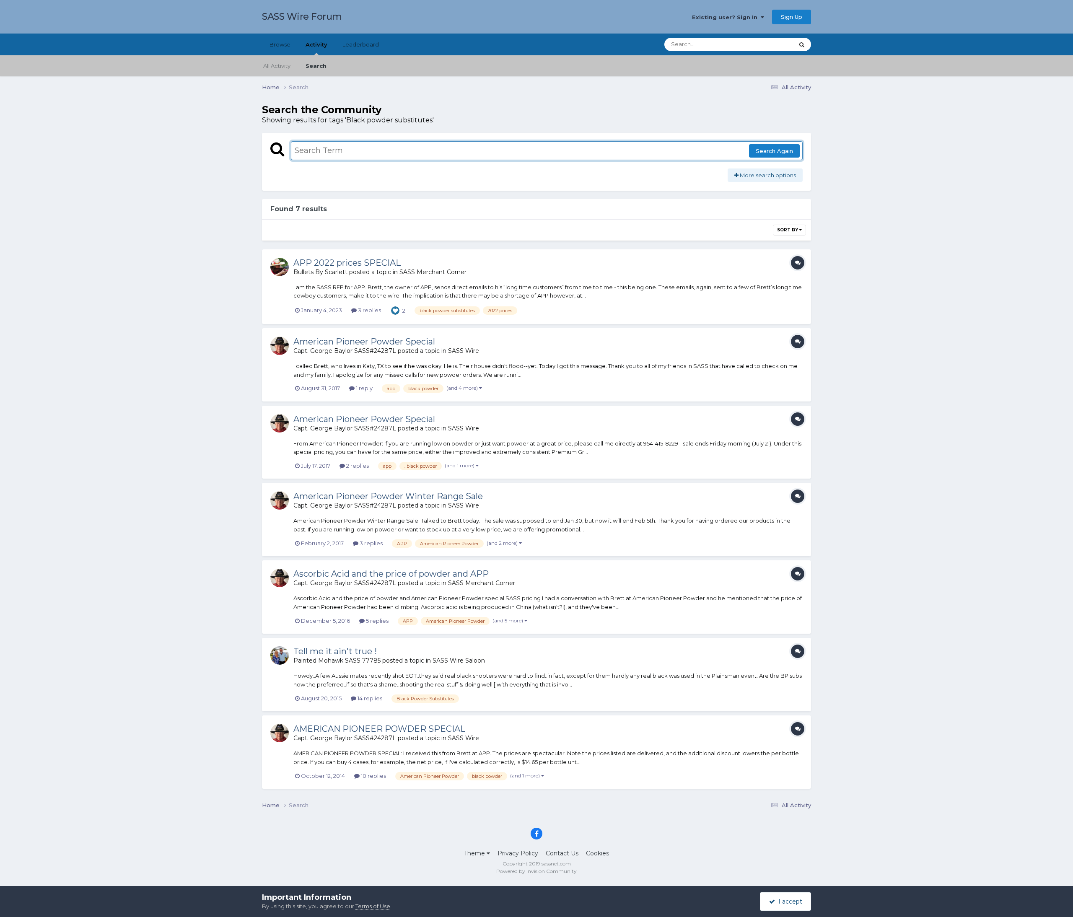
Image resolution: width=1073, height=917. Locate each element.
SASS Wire (463, 351)
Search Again (774, 151)
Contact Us (562, 853)
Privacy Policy (518, 853)
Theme (475, 853)
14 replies (369, 698)
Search (316, 65)
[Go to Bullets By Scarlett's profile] (279, 267)
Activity (316, 44)
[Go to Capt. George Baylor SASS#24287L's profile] (279, 346)
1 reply (364, 388)
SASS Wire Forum (302, 16)
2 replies (357, 465)
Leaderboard (360, 44)
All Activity (276, 65)
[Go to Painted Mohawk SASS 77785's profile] (279, 655)
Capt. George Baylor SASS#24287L (344, 351)
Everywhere (766, 44)
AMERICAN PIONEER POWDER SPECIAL (379, 729)
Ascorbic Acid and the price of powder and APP (391, 574)
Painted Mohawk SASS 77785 (337, 660)
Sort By (788, 230)
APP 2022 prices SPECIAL (347, 263)
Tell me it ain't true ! (335, 651)
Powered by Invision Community (536, 871)
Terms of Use (372, 906)
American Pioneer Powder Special (364, 342)
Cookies (597, 853)
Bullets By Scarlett (320, 272)
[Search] (802, 44)
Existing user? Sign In (726, 17)
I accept (788, 901)
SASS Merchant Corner (433, 272)
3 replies (369, 310)
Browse (280, 44)
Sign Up (791, 16)
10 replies (373, 775)
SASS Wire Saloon (459, 660)
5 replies (377, 620)
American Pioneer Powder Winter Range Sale (388, 496)
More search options (767, 175)
